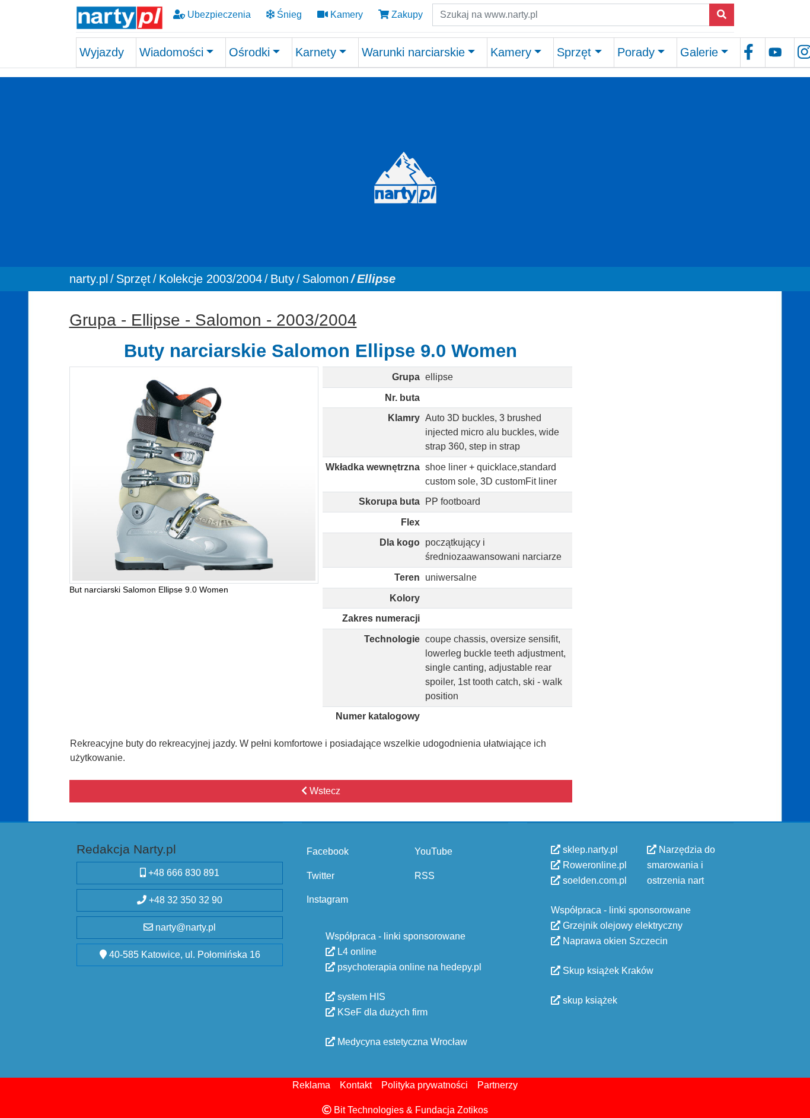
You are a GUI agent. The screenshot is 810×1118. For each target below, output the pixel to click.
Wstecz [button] (323, 791)
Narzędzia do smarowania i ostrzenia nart (681, 865)
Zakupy (406, 14)
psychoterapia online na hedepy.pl (408, 966)
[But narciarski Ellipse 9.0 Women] (194, 475)
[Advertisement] (658, 483)
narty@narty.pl (184, 927)
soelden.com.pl (593, 880)
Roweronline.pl (593, 865)
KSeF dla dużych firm (381, 1011)
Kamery (345, 14)
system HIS (360, 996)
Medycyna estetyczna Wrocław (401, 1041)
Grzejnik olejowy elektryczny (621, 925)
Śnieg (288, 14)
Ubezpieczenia (218, 14)
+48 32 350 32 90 (184, 900)
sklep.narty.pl (589, 850)
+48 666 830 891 (182, 873)
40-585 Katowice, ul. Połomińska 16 (183, 955)
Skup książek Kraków (606, 971)
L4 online (356, 951)
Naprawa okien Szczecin (614, 941)
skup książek (588, 1000)
